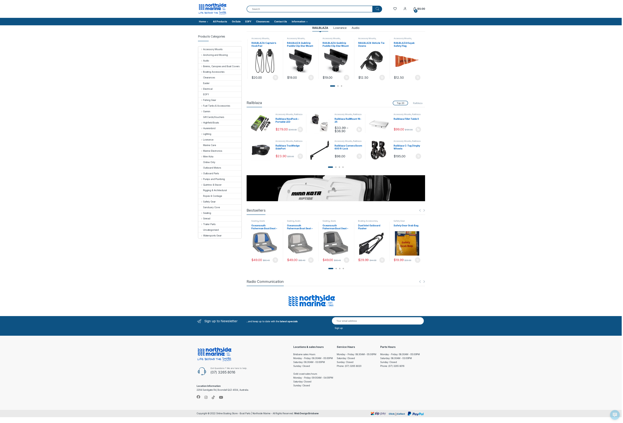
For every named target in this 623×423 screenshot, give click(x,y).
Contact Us (280, 21)
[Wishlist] (395, 8)
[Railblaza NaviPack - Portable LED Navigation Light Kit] (262, 123)
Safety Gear (399, 221)
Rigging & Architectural (215, 190)
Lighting (207, 134)
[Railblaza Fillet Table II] (380, 123)
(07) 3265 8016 (396, 366)
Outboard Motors (212, 167)
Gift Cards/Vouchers (213, 117)
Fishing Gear (209, 100)
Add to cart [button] (275, 77)
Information (298, 21)
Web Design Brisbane (306, 413)
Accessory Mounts (260, 38)
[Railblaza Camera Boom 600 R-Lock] (321, 150)
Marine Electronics (212, 150)
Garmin (206, 111)
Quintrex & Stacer (212, 184)
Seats (262, 221)
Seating (254, 221)
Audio (355, 28)
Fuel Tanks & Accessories (216, 105)
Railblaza (417, 103)
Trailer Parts (209, 224)
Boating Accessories (367, 221)
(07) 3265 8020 (353, 366)
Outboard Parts (211, 173)
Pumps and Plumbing (214, 179)
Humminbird (209, 128)
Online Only (209, 162)
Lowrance (340, 28)
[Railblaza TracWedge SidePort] (262, 150)
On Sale (236, 21)
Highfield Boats (211, 122)
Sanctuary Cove (211, 207)
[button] (332, 86)
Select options (358, 129)
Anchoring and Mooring (215, 55)
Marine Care (209, 145)
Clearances (262, 21)
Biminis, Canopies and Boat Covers (221, 66)
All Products (220, 21)
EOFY (248, 21)
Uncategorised (211, 229)
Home (202, 21)
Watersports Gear (212, 235)
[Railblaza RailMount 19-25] (321, 123)
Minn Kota (208, 156)
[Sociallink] (198, 397)
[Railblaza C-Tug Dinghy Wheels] (380, 150)
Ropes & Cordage (212, 196)
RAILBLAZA (320, 28)
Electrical (207, 88)
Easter (206, 83)
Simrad (206, 218)
